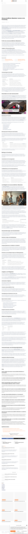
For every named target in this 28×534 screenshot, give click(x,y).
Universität (3, 436)
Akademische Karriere (6, 435)
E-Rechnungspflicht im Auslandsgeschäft (6, 459)
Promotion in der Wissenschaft (19, 435)
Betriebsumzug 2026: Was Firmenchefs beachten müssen (8, 447)
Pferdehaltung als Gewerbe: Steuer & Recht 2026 (10, 479)
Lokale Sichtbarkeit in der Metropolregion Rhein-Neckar (8, 465)
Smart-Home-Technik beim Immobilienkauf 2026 (18, 511)
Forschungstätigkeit (12, 435)
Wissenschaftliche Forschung (9, 436)
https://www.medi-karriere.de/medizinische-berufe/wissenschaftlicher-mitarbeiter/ (12, 429)
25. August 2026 (6, 448)
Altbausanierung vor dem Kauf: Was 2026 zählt (6, 521)
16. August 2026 (6, 460)
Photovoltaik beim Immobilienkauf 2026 (18, 521)
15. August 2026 (6, 466)
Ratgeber (3, 488)
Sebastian (4, 448)
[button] (26, 525)
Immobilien (3, 487)
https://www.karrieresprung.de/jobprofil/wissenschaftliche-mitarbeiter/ (11, 428)
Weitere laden (14, 472)
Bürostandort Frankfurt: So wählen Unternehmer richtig (8, 453)
